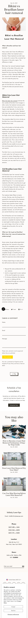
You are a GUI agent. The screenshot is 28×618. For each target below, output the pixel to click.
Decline (13, 610)
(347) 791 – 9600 (14, 533)
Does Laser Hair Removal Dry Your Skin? (14, 469)
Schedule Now (14, 405)
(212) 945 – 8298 (14, 530)
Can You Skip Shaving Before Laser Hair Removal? (14, 494)
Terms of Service (20, 363)
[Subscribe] (23, 566)
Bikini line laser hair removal (9, 101)
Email (3, 330)
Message (4, 339)
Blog (14, 374)
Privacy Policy (10, 363)
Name (3, 322)
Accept (13, 607)
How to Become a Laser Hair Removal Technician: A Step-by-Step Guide (14, 443)
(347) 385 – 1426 (14, 527)
